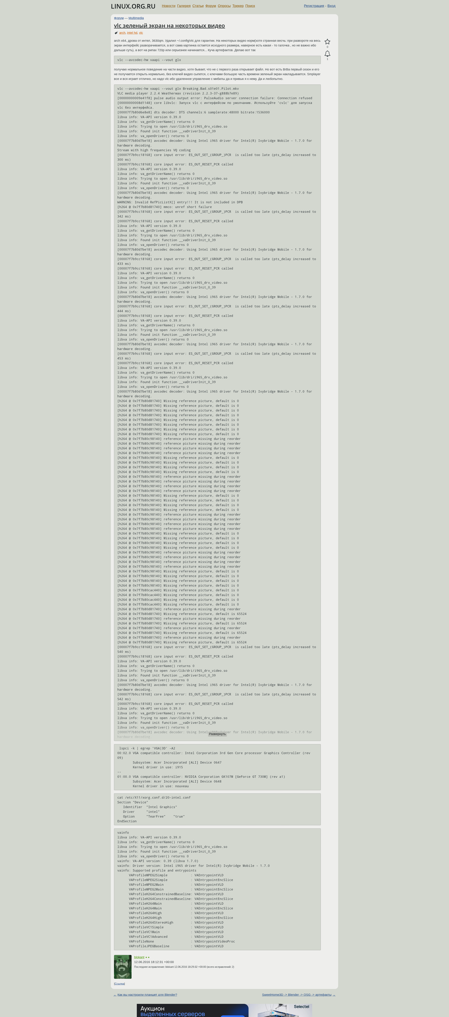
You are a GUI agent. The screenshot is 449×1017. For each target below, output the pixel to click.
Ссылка (119, 983)
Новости (168, 6)
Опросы (224, 6)
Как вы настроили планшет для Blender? (147, 994)
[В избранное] (327, 41)
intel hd (132, 33)
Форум (210, 6)
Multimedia (136, 18)
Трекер (238, 6)
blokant (139, 957)
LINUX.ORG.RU (133, 6)
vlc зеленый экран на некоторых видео (169, 25)
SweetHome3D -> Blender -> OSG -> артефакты (296, 994)
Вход (331, 6)
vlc (141, 33)
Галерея (184, 6)
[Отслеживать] (327, 53)
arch (122, 33)
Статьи (198, 6)
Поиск (250, 6)
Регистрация (314, 6)
